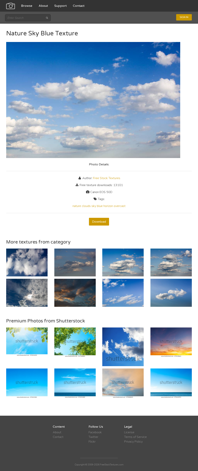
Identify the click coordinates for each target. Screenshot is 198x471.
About (43, 6)
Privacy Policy (133, 441)
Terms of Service (135, 437)
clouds (86, 206)
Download (99, 222)
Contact (78, 6)
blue (100, 206)
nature (77, 206)
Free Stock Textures (106, 178)
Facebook (95, 432)
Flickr (92, 441)
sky (93, 206)
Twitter (93, 437)
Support (60, 6)
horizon (108, 206)
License (129, 432)
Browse (26, 6)
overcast (119, 206)
